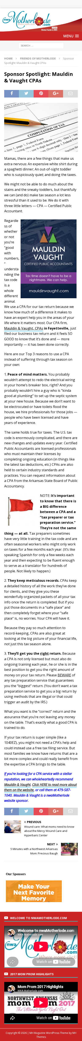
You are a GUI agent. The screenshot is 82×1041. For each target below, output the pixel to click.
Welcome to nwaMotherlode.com (38, 918)
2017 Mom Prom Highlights (32, 974)
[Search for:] (41, 45)
